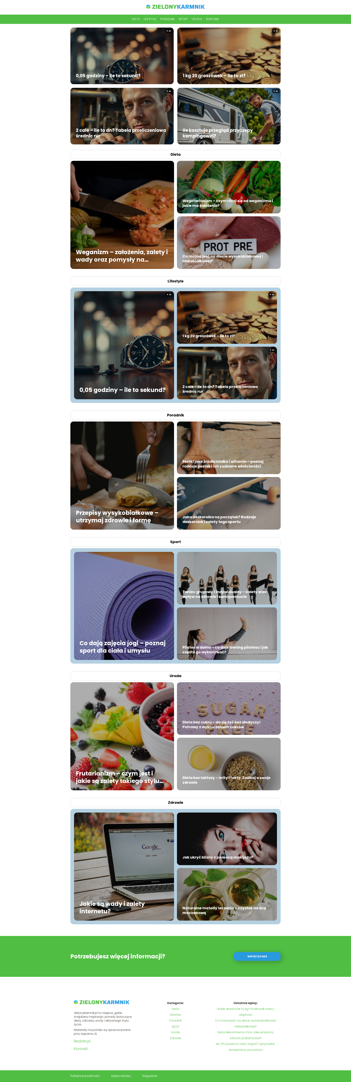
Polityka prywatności (85, 1076)
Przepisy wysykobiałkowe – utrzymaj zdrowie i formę (117, 516)
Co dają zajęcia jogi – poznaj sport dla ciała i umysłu (123, 646)
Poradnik (167, 19)
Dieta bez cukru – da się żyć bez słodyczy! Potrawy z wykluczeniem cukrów (221, 724)
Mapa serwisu (121, 1076)
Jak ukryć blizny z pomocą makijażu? (217, 857)
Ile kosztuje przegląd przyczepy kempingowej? (218, 133)
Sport (183, 19)
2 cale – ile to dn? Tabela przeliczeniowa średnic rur (121, 133)
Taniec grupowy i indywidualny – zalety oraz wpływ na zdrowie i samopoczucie (224, 594)
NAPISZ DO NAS (257, 956)
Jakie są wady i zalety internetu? (112, 907)
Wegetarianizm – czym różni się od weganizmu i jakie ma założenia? (227, 203)
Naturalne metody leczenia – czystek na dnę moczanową (224, 910)
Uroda (197, 19)
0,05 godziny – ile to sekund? (108, 75)
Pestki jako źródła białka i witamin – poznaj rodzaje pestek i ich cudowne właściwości (222, 464)
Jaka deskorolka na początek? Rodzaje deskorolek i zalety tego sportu (219, 519)
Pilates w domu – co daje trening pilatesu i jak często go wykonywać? (225, 649)
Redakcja (82, 1041)
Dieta (136, 19)
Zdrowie (212, 19)
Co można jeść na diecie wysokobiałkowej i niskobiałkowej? (222, 258)
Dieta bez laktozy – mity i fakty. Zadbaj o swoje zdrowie (226, 780)
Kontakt (81, 1048)
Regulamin (150, 1076)
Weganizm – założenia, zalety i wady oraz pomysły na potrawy (122, 255)
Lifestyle (150, 19)
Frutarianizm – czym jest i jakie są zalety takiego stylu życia (117, 777)
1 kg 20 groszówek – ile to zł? (214, 75)
